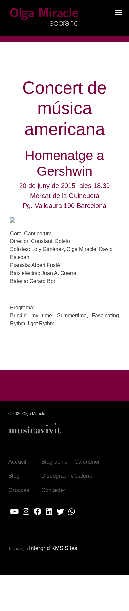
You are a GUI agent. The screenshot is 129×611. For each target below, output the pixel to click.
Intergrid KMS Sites (53, 548)
